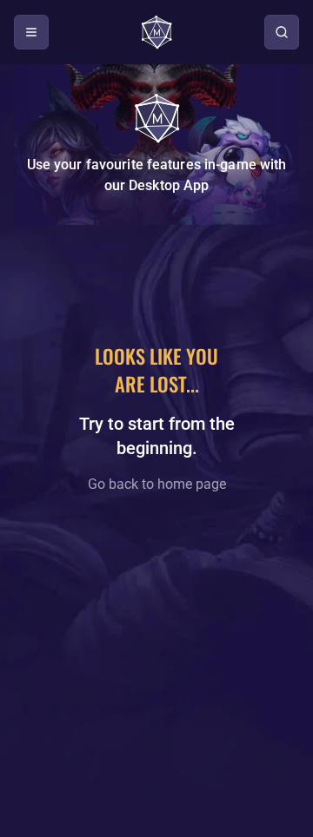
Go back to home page (157, 484)
